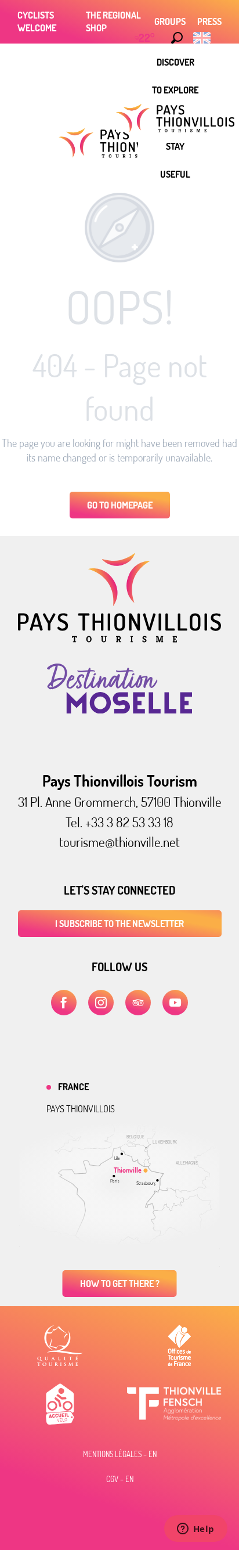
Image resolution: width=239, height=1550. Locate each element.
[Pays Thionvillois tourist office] (119, 639)
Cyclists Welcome (36, 21)
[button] (176, 37)
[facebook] (64, 1002)
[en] (202, 37)
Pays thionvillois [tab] (80, 1109)
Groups (170, 21)
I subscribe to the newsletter (119, 923)
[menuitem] (175, 62)
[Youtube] (175, 1002)
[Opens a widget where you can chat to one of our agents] (195, 1529)
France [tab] (73, 1087)
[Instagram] (101, 1002)
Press (209, 21)
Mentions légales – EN (120, 1454)
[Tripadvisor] (138, 1002)
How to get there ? (120, 1283)
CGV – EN (119, 1479)
